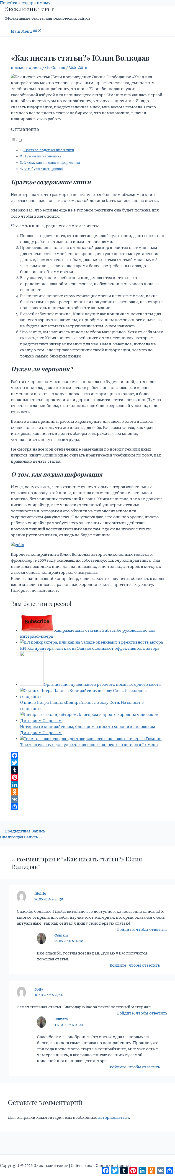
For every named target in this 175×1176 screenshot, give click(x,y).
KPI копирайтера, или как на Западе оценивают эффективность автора (89, 648)
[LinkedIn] (87, 784)
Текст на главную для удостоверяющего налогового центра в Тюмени (89, 745)
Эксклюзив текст (29, 9)
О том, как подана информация (51, 163)
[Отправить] (87, 806)
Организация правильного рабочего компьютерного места (102, 684)
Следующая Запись (21, 837)
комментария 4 (26, 67)
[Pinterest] (87, 777)
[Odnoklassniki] (87, 791)
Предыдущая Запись (22, 831)
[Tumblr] (87, 770)
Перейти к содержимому (25, 3)
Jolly (38, 989)
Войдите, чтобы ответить (142, 929)
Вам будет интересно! (43, 169)
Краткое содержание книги (48, 150)
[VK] (87, 799)
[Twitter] (87, 762)
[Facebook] (87, 755)
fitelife (40, 894)
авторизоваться (113, 1117)
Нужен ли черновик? (42, 156)
